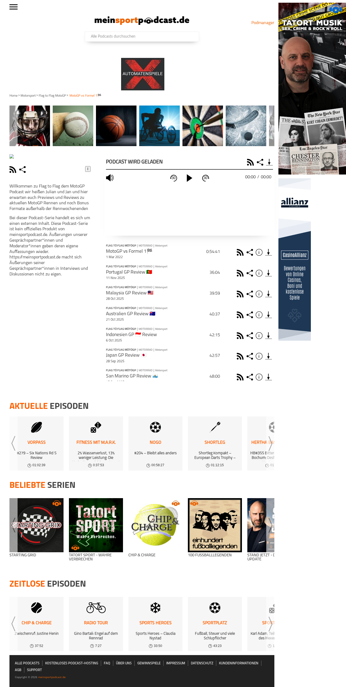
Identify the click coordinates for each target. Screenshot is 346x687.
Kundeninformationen (238, 663)
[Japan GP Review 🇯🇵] (268, 356)
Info (259, 252)
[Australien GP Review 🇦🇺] (268, 314)
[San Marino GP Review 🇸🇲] (268, 377)
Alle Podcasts (27, 663)
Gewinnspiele (149, 663)
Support (34, 670)
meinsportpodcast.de (52, 677)
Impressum (175, 663)
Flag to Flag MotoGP (52, 95)
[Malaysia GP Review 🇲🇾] (268, 294)
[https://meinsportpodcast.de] (142, 24)
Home (13, 95)
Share (260, 162)
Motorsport (28, 95)
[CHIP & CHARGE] (155, 525)
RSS (251, 162)
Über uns (124, 663)
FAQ (107, 663)
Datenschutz (202, 663)
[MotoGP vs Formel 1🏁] (268, 252)
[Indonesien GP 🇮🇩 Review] (268, 335)
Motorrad (145, 246)
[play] (189, 178)
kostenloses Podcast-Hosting (71, 663)
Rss (241, 252)
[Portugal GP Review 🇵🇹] (268, 273)
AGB (18, 670)
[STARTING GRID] (36, 525)
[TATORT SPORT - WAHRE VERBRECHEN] (96, 525)
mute (110, 178)
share (23, 169)
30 (173, 178)
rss (13, 169)
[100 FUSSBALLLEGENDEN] (215, 525)
